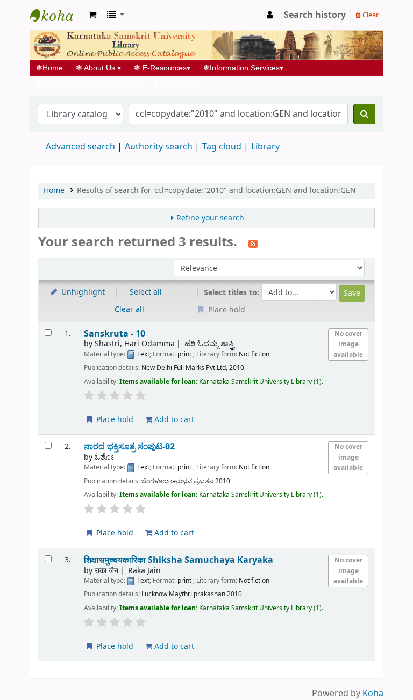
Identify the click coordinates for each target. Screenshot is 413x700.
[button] (92, 15)
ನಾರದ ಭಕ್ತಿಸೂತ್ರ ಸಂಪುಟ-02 (129, 446)
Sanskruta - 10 (114, 333)
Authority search (159, 146)
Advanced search (80, 146)
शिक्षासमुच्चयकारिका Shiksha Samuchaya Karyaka (178, 560)
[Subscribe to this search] (253, 243)
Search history (315, 15)
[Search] (364, 114)
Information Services (243, 67)
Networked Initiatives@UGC (88, 84)
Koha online (57, 15)
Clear (370, 15)
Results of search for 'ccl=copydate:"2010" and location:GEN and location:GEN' (217, 190)
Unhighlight (82, 292)
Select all (146, 292)
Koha (372, 693)
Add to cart (173, 419)
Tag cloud (221, 146)
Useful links (178, 84)
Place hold (113, 419)
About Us (98, 67)
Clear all (129, 309)
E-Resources (162, 67)
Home (52, 67)
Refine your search (210, 218)
